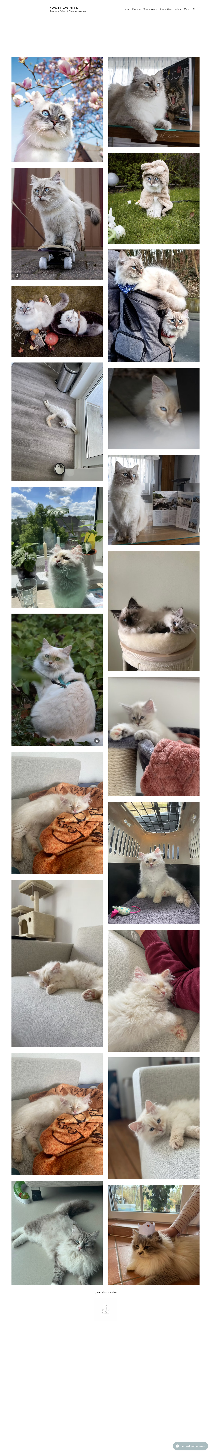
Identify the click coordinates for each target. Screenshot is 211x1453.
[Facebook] (198, 8)
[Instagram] (193, 8)
